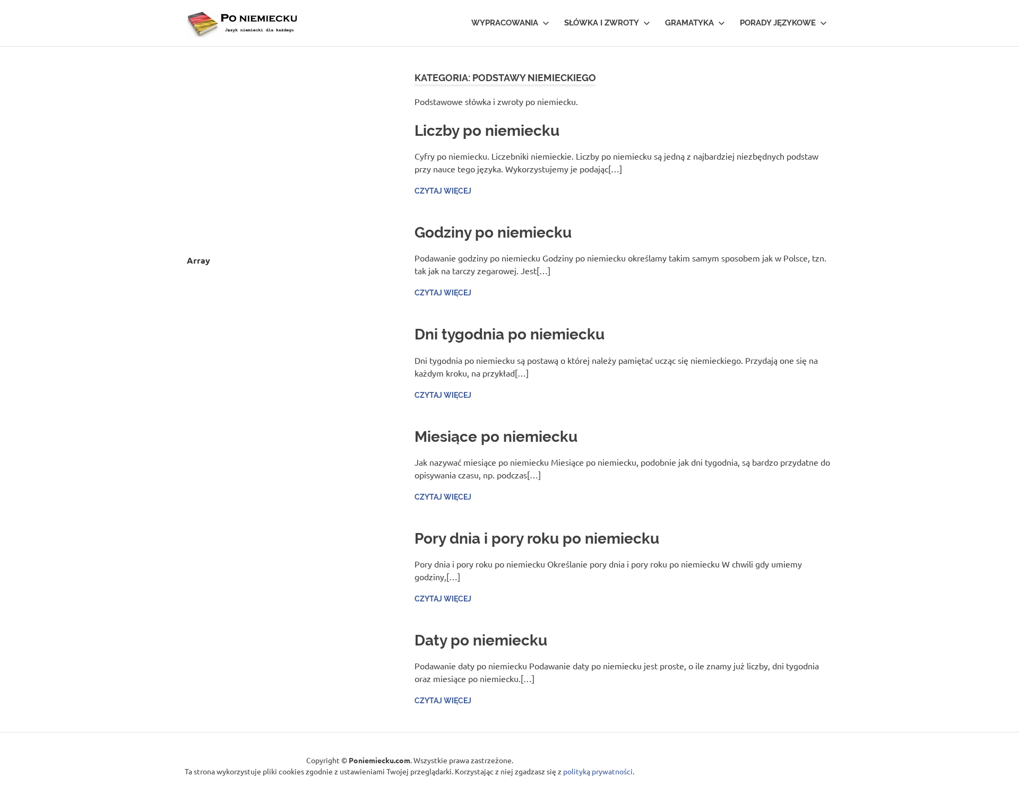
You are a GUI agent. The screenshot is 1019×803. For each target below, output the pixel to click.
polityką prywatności (598, 771)
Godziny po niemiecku (493, 232)
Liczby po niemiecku (486, 130)
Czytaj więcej (442, 191)
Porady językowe (778, 23)
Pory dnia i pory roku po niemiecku (536, 538)
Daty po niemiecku (480, 640)
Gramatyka (689, 23)
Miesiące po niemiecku (495, 437)
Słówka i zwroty (601, 23)
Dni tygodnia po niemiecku (509, 334)
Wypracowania (504, 23)
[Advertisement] (284, 145)
